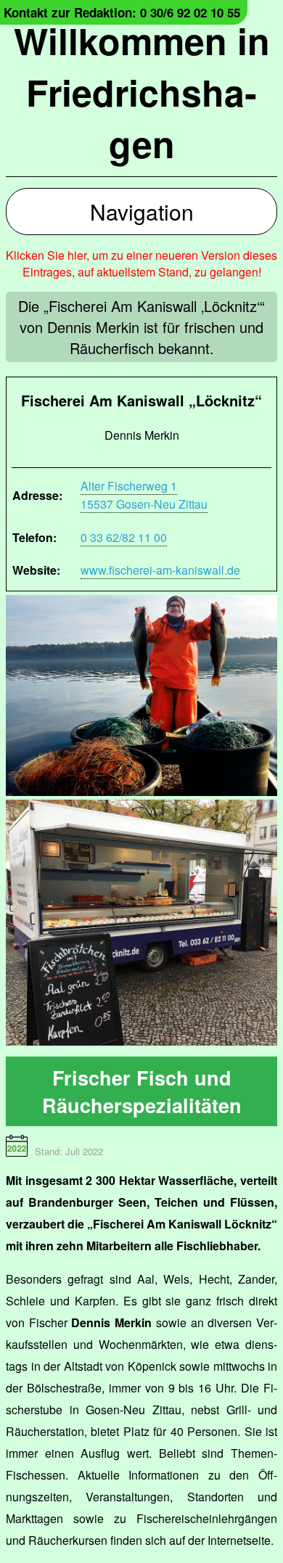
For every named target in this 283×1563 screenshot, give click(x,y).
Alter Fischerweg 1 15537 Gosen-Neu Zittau (144, 494)
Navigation (142, 211)
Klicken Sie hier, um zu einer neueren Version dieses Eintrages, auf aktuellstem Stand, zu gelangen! (141, 263)
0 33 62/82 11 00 (124, 537)
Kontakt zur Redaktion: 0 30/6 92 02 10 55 (122, 12)
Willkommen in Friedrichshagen (142, 92)
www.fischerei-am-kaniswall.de (160, 570)
